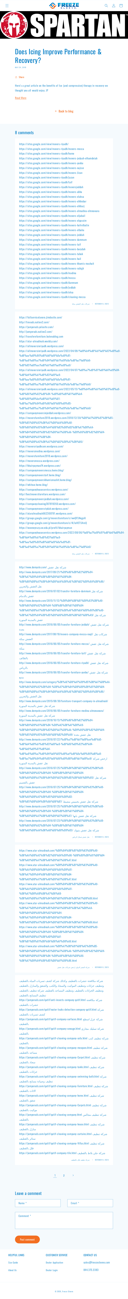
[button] (7, 5)
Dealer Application (54, 1262)
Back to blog (66, 111)
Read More (20, 98)
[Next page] (73, 1175)
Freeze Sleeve (67, 1291)
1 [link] (55, 1175)
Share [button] (21, 77)
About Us (12, 1270)
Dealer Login (52, 1270)
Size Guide (13, 1262)
